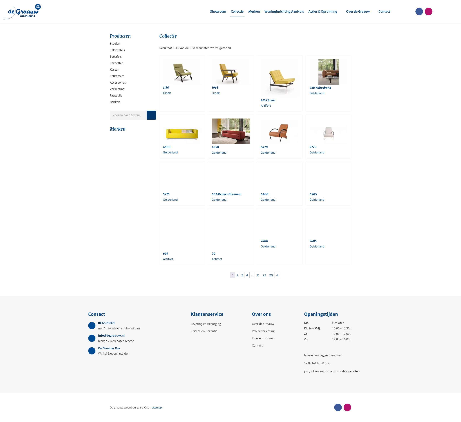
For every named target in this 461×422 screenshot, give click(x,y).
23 (271, 275)
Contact (384, 12)
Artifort (266, 105)
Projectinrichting (263, 331)
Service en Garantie (204, 331)
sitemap (157, 407)
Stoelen (115, 44)
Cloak (167, 93)
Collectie (237, 12)
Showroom (218, 12)
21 (257, 275)
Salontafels (117, 50)
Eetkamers (117, 76)
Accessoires (118, 82)
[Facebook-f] (419, 11)
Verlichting (117, 89)
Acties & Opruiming (322, 12)
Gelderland (317, 93)
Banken (115, 102)
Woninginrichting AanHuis (284, 12)
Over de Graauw (358, 12)
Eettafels (116, 57)
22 (264, 275)
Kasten (114, 70)
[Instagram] (428, 11)
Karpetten (117, 63)
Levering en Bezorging (206, 324)
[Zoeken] (151, 115)
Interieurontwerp (263, 338)
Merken (254, 12)
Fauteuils (116, 95)
